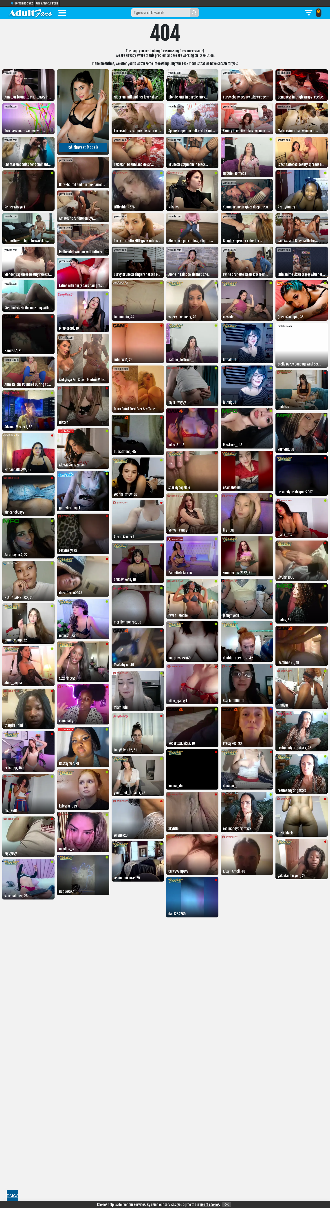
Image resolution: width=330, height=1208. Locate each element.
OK (226, 1204)
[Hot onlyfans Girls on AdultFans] (30, 12)
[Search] (194, 12)
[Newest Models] (83, 153)
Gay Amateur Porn (47, 3)
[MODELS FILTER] (309, 13)
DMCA (12, 1195)
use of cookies (209, 1204)
